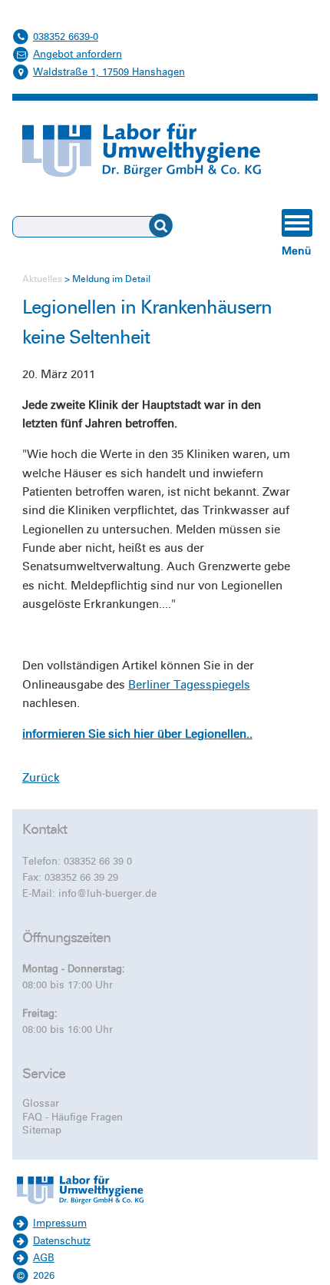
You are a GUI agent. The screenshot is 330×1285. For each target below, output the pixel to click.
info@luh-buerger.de (107, 894)
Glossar (40, 1103)
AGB (43, 1258)
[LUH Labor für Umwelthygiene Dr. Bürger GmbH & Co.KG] (79, 1206)
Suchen (172, 226)
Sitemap (41, 1130)
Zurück (41, 778)
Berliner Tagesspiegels (189, 685)
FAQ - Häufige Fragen (72, 1117)
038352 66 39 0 (98, 861)
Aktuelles (42, 279)
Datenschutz (62, 1241)
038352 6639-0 (65, 37)
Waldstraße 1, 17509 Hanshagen (109, 72)
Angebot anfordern (77, 54)
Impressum (60, 1223)
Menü (297, 250)
